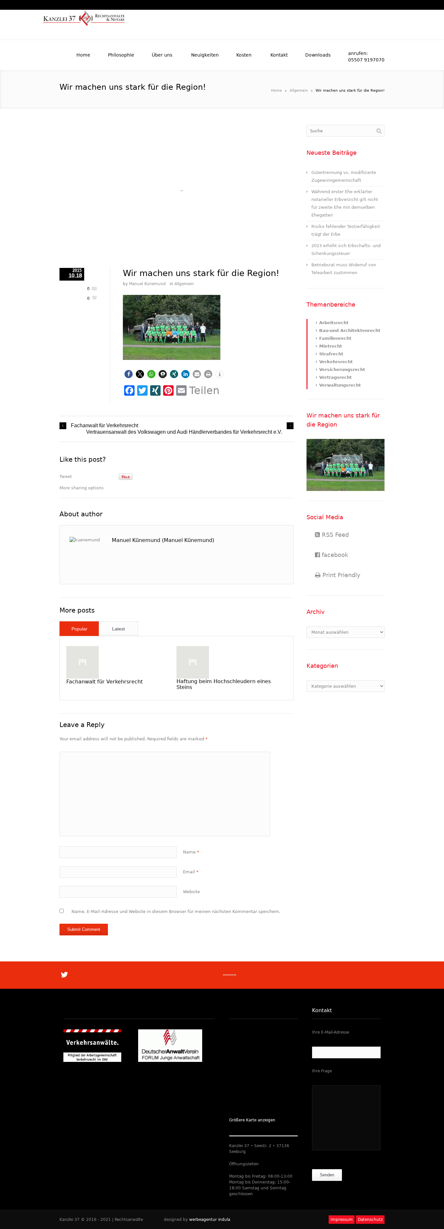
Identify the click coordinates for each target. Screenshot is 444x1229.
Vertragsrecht (335, 377)
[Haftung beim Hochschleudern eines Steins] (192, 662)
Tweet (65, 476)
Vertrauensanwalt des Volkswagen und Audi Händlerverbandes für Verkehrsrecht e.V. (184, 432)
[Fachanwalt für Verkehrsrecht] (82, 662)
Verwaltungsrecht (340, 385)
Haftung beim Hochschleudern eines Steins (223, 684)
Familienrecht (335, 338)
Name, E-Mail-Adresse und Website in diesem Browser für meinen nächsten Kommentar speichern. (176, 911)
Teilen (204, 390)
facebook (334, 554)
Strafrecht (331, 353)
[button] (128, 374)
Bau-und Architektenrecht (349, 330)
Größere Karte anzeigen (252, 1120)
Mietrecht (330, 346)
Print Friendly (340, 575)
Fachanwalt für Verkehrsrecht (104, 425)
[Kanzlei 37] (83, 24)
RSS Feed (334, 534)
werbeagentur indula (209, 1219)
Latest (118, 628)
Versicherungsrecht (342, 369)
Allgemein (299, 90)
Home (276, 90)
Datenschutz (370, 1219)
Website (191, 891)
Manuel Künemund (147, 284)
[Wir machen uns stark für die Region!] (176, 191)
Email (191, 871)
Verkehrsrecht (336, 361)
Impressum (342, 1219)
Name (191, 852)
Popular (79, 628)
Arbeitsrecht (333, 322)
